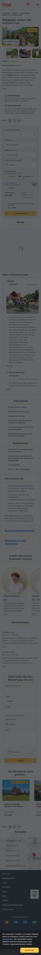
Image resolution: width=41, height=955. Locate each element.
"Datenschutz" (7, 939)
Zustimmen (29, 950)
